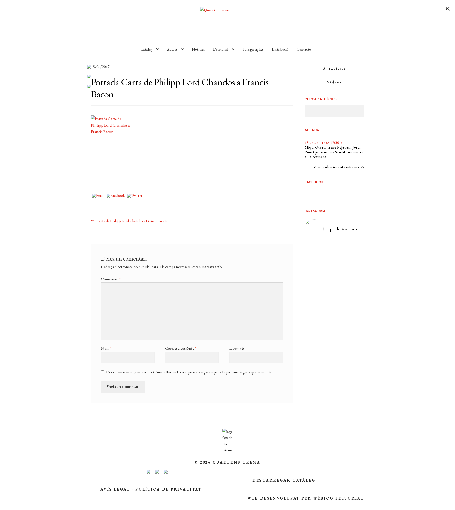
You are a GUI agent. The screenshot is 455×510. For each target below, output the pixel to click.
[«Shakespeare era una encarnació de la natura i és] (349, 292)
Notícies (198, 49)
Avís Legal (115, 489)
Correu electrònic (180, 348)
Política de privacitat (168, 489)
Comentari (111, 279)
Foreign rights (253, 49)
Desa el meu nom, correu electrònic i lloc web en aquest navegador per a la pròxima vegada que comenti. (189, 372)
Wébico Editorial (338, 498)
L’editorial (220, 49)
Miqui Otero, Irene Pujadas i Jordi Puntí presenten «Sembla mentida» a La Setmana (334, 152)
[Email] (98, 196)
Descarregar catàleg (283, 480)
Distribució (280, 49)
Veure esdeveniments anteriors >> (339, 167)
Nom (106, 348)
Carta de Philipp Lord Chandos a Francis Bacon (131, 221)
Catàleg (146, 49)
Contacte (304, 49)
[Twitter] (135, 196)
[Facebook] (115, 196)
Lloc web (236, 348)
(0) (448, 8)
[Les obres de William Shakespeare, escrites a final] (319, 314)
